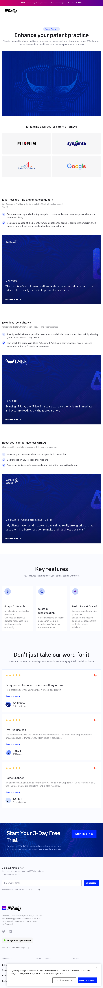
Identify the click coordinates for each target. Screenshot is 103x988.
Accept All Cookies (87, 980)
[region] (54, 975)
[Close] (97, 967)
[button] (96, 11)
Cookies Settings (64, 980)
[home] (10, 11)
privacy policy (34, 889)
